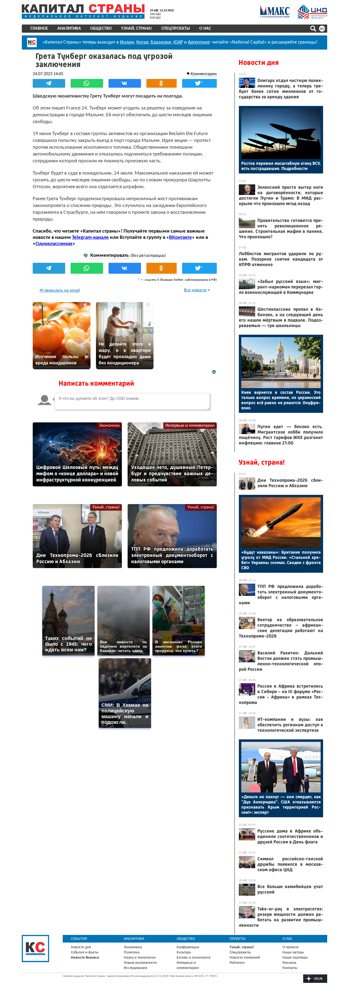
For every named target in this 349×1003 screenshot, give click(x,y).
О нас (205, 28)
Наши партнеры (295, 958)
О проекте (290, 947)
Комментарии (204, 74)
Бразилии (161, 42)
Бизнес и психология (193, 958)
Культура (184, 952)
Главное (39, 28)
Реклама (289, 963)
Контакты (289, 968)
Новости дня (259, 62)
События (79, 939)
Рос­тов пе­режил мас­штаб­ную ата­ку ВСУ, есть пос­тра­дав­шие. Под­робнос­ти (281, 166)
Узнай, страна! (136, 28)
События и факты (84, 952)
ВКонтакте (180, 237)
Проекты (237, 939)
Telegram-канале (90, 237)
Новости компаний (245, 958)
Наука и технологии (140, 958)
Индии (127, 42)
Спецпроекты (175, 28)
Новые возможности (140, 963)
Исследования (135, 968)
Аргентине (199, 42)
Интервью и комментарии (190, 425)
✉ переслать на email (60, 290)
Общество (101, 28)
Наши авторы (293, 952)
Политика (132, 952)
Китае (142, 42)
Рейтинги (237, 963)
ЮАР (178, 42)
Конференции (188, 947)
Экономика (109, 425)
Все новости (195, 290)
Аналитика (69, 28)
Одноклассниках (54, 243)
